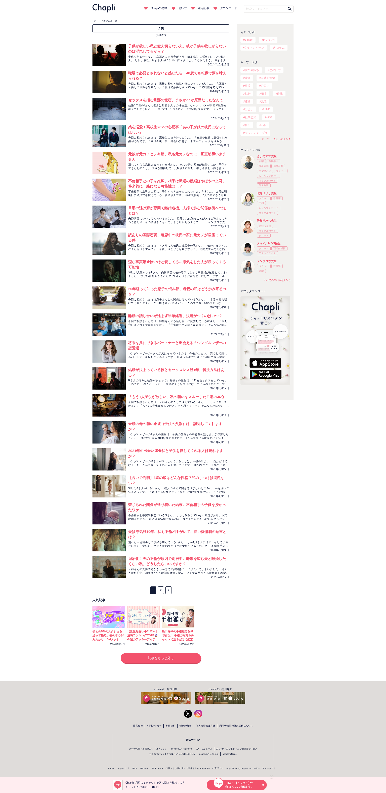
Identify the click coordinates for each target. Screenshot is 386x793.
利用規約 (170, 725)
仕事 (247, 125)
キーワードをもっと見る (275, 139)
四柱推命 (273, 161)
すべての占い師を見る (276, 280)
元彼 (264, 101)
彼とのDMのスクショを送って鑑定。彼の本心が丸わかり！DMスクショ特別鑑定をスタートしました (107, 639)
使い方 (182, 8)
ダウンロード (228, 8)
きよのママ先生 (267, 156)
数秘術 (277, 198)
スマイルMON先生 (268, 243)
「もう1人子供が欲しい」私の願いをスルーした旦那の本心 (176, 397)
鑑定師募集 (186, 725)
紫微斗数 (278, 166)
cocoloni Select (230, 754)
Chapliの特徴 (159, 8)
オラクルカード (267, 180)
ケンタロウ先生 (267, 261)
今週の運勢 (268, 78)
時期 (247, 78)
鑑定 (250, 39)
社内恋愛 (250, 117)
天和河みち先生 (267, 220)
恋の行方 (275, 70)
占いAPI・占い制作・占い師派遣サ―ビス (236, 749)
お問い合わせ (154, 725)
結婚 (247, 93)
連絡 (247, 101)
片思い (265, 85)
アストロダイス (267, 253)
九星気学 (264, 166)
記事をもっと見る (161, 658)
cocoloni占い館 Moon (181, 749)
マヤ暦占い (265, 171)
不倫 (264, 125)
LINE (267, 109)
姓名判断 (264, 185)
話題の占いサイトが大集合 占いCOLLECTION (172, 754)
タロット (280, 171)
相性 (264, 93)
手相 (261, 203)
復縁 (280, 93)
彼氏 (247, 85)
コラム (280, 47)
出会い (249, 109)
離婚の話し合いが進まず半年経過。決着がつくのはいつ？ (175, 316)
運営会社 (138, 725)
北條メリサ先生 (267, 193)
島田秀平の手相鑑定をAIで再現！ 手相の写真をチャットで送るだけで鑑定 (178, 635)
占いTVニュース (204, 749)
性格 (269, 117)
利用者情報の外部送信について (236, 725)
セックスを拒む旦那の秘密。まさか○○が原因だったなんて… (177, 100)
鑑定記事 (203, 8)
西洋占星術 (265, 225)
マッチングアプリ (256, 132)
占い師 (270, 39)
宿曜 (261, 161)
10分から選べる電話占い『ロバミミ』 (148, 749)
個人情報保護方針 (205, 725)
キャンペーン (255, 47)
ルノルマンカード (268, 175)
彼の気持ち (252, 70)
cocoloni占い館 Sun (208, 754)
